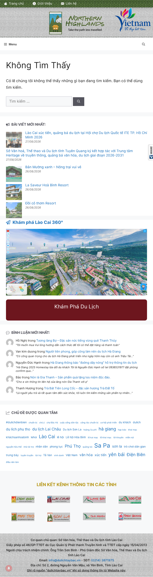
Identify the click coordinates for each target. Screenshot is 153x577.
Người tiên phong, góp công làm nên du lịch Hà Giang (83, 351)
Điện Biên (136, 454)
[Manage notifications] (9, 568)
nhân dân (42, 446)
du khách (125, 422)
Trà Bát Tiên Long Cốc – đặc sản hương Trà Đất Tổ (79, 388)
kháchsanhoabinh (17, 437)
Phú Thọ (73, 446)
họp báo (122, 429)
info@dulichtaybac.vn (64, 560)
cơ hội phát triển (108, 422)
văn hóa (86, 455)
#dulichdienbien (16, 422)
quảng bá (87, 447)
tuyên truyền (27, 455)
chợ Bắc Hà (52, 422)
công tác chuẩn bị (89, 422)
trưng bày (12, 455)
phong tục (56, 446)
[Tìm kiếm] (78, 101)
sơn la (117, 446)
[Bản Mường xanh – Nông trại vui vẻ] (14, 174)
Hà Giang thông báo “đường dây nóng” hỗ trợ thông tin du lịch (93, 362)
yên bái (116, 454)
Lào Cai (47, 436)
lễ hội (60, 437)
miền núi (130, 437)
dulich (137, 422)
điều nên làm (12, 462)
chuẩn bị (33, 422)
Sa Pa (102, 445)
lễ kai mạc (93, 437)
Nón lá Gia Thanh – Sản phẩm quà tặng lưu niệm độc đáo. (70, 377)
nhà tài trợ (29, 447)
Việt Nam (71, 455)
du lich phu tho (18, 429)
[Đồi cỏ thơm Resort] (14, 210)
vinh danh (59, 455)
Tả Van (47, 455)
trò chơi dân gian (135, 446)
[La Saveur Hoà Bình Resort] (14, 192)
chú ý (42, 422)
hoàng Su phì (90, 429)
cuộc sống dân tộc (69, 422)
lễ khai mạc (105, 437)
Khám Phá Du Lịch (76, 306)
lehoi (34, 437)
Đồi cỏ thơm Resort (40, 203)
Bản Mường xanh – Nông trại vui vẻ (53, 167)
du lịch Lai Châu (46, 429)
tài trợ (38, 455)
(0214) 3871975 (102, 560)
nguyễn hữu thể (14, 447)
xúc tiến (100, 455)
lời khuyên (118, 437)
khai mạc (132, 429)
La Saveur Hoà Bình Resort (47, 185)
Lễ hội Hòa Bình (76, 437)
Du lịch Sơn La (72, 429)
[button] (143, 44)
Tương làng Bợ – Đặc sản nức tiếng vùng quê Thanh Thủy (76, 340)
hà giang (107, 428)
